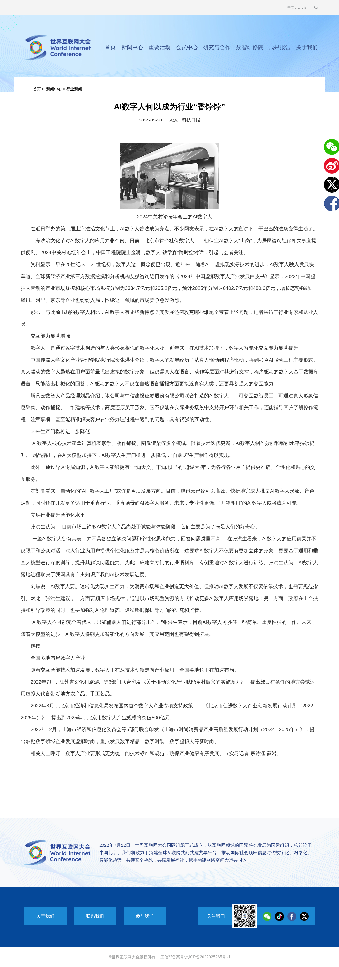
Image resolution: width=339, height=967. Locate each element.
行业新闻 (74, 89)
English (303, 7)
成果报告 (280, 47)
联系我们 (95, 916)
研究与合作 (217, 47)
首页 (110, 47)
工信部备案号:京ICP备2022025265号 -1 (195, 957)
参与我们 (145, 916)
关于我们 (307, 47)
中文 (290, 7)
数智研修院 (249, 47)
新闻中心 (132, 47)
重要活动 (159, 47)
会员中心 (187, 47)
